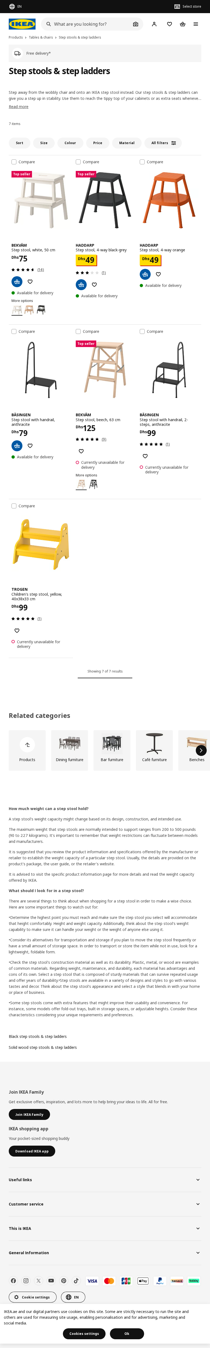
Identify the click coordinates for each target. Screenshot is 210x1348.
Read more (18, 106)
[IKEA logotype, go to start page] (22, 24)
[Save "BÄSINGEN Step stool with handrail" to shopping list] (30, 445)
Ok (126, 1333)
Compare (27, 161)
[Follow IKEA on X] (38, 1280)
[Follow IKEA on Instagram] (26, 1280)
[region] (105, 1324)
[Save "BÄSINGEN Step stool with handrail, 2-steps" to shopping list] (145, 456)
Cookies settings (84, 1333)
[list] (105, 750)
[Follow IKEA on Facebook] (13, 1280)
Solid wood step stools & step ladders (43, 1047)
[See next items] (201, 750)
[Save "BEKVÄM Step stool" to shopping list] (30, 281)
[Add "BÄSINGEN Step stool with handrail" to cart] (16, 445)
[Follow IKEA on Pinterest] (63, 1280)
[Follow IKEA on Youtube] (51, 1280)
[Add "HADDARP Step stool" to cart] (81, 284)
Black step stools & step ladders (38, 1036)
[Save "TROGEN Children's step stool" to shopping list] (16, 630)
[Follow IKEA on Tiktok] (76, 1280)
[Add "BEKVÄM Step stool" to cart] (16, 281)
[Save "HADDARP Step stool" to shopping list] (94, 284)
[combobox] (86, 24)
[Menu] (195, 24)
